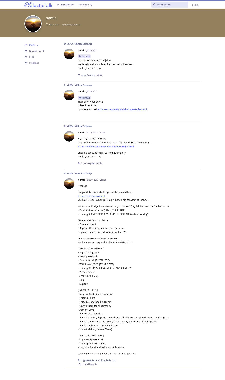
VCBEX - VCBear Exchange (79, 43)
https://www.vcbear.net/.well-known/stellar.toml (106, 146)
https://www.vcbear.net (91, 196)
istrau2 (86, 56)
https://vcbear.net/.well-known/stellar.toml (122, 109)
